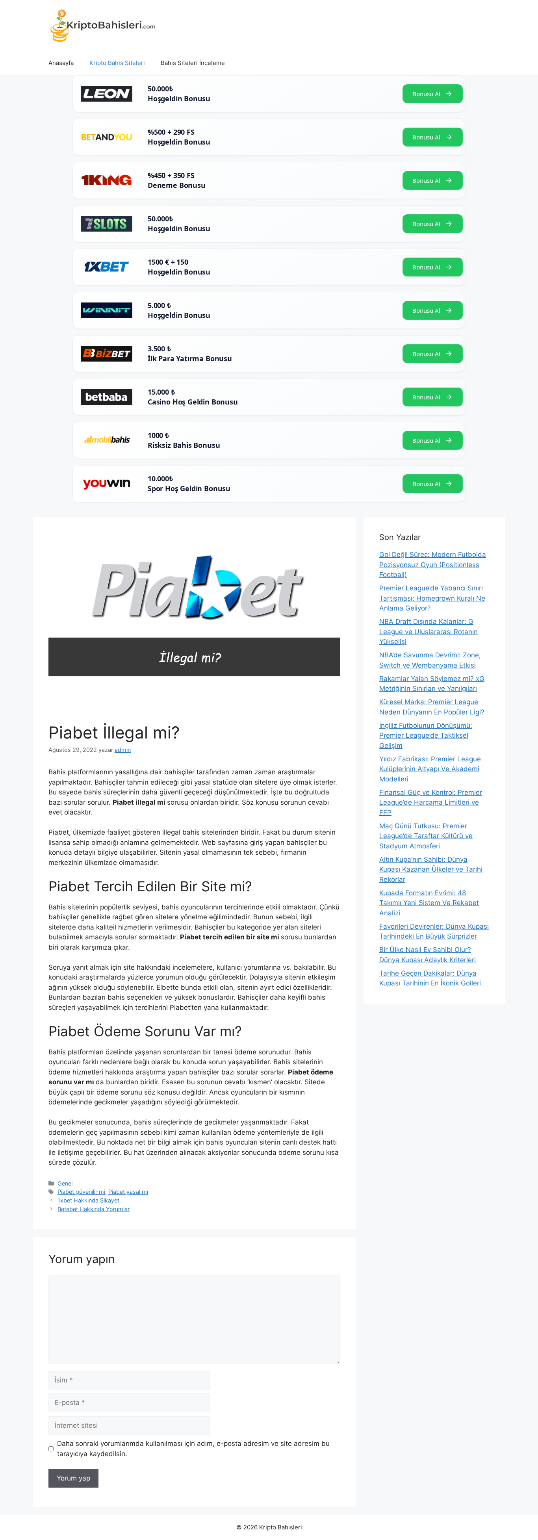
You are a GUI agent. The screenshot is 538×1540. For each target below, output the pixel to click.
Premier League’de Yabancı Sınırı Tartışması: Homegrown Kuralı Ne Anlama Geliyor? (432, 598)
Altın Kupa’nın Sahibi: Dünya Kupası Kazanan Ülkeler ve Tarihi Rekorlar (430, 869)
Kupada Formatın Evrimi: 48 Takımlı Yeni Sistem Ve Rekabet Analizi (429, 903)
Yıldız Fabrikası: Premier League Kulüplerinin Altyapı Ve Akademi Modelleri (430, 769)
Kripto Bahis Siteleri (117, 63)
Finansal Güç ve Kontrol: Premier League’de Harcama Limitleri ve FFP (430, 802)
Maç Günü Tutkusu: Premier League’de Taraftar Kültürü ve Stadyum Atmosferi (426, 836)
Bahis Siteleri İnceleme (193, 63)
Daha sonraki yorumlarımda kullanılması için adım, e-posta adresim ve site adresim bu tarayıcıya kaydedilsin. (193, 1449)
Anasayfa (61, 63)
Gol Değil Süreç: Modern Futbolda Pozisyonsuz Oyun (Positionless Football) (432, 565)
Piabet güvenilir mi (81, 1191)
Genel (65, 1183)
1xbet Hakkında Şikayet (88, 1200)
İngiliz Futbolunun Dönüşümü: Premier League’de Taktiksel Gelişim (425, 736)
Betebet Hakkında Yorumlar (94, 1209)
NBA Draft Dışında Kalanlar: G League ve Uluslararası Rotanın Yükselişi (428, 632)
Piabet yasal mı (128, 1191)
